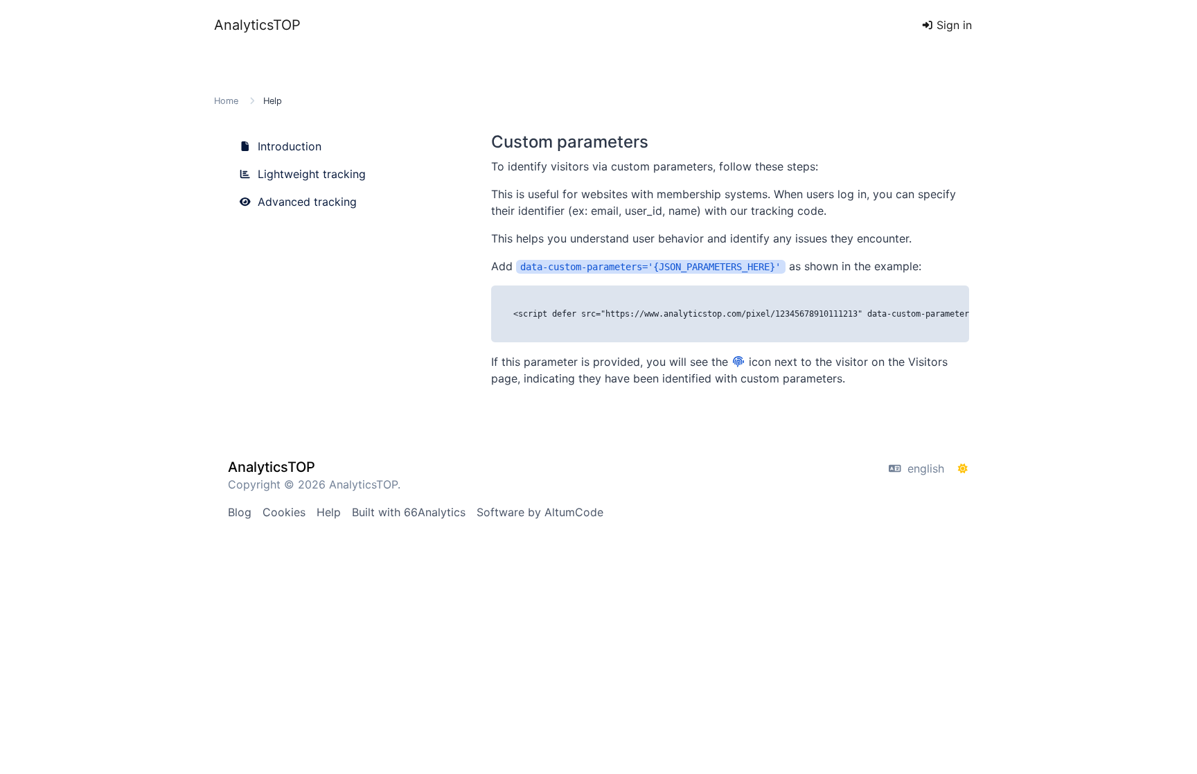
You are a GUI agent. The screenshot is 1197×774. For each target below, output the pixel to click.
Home (226, 101)
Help (329, 512)
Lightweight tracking (310, 174)
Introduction (287, 146)
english (924, 468)
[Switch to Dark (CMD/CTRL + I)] (963, 468)
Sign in (952, 25)
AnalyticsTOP (257, 25)
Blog (239, 512)
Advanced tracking (305, 202)
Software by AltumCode (540, 512)
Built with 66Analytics (409, 512)
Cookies (284, 512)
